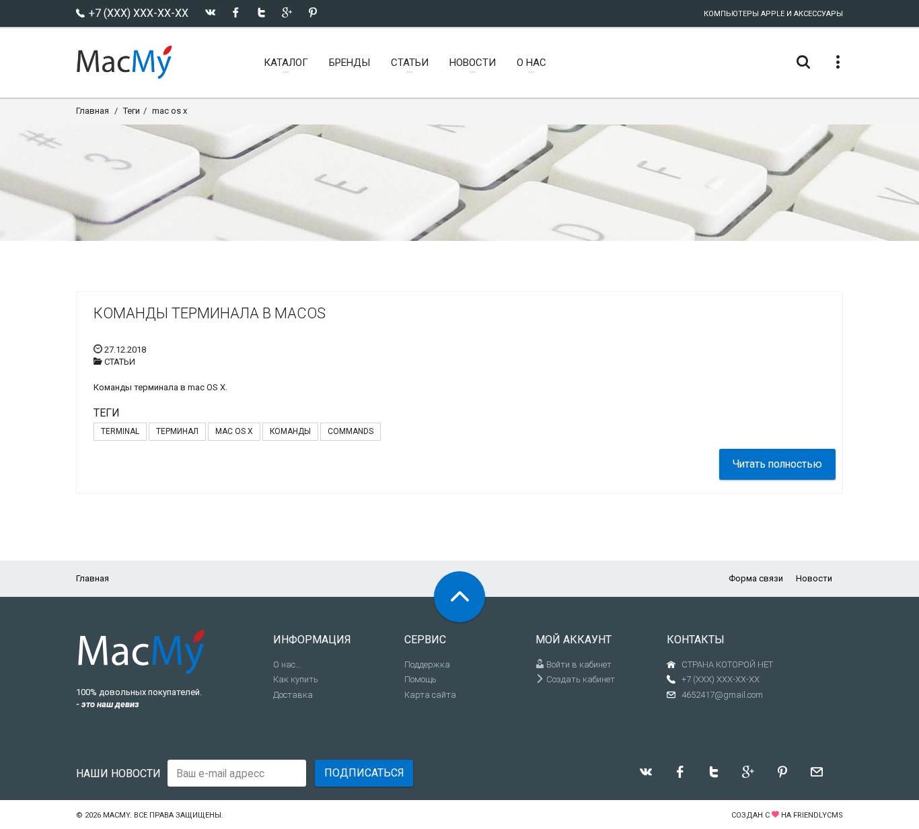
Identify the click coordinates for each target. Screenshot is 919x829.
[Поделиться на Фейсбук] (236, 12)
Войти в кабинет (578, 664)
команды (290, 431)
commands (350, 431)
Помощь (420, 679)
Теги (131, 111)
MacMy (116, 815)
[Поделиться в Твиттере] (261, 12)
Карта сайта (430, 695)
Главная (92, 111)
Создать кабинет (579, 679)
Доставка (293, 695)
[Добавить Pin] (312, 12)
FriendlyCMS (818, 815)
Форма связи (756, 578)
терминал (177, 431)
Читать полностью (777, 464)
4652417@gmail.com (722, 695)
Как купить (295, 679)
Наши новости (118, 773)
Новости (814, 578)
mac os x (169, 111)
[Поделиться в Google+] (287, 12)
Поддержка (427, 664)
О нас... (287, 664)
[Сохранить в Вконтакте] (210, 12)
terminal (120, 431)
